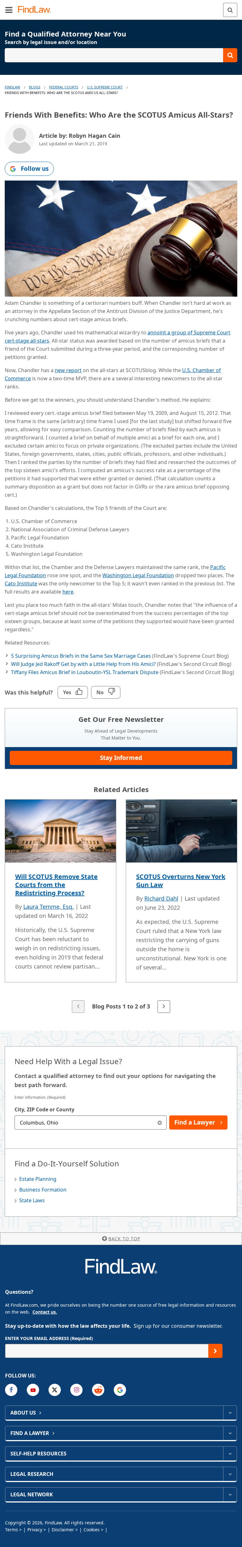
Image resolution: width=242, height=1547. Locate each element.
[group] (121, 906)
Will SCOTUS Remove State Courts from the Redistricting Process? (56, 884)
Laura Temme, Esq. (48, 906)
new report (68, 370)
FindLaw (12, 87)
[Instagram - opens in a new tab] (76, 1390)
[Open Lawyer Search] (121, 55)
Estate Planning (37, 1179)
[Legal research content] (230, 1474)
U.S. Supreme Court (105, 87)
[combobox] (90, 1122)
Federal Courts (63, 87)
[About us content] (230, 1413)
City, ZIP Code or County (44, 1109)
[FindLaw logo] (36, 10)
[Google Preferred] (120, 1390)
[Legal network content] (230, 1494)
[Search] (230, 10)
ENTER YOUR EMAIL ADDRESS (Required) (49, 1338)
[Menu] (9, 9)
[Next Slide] (164, 1006)
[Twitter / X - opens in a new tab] (55, 1390)
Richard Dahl (161, 898)
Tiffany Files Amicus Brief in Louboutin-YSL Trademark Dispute (84, 672)
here (67, 591)
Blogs (34, 87)
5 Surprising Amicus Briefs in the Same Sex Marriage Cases (81, 655)
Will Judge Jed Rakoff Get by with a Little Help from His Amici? (83, 664)
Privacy (34, 1530)
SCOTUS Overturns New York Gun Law (180, 880)
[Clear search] (160, 1122)
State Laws (32, 1200)
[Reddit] (98, 1390)
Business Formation (42, 1189)
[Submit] (215, 1351)
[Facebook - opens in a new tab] (11, 1390)
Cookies (92, 1530)
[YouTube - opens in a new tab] (33, 1390)
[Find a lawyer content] (230, 1433)
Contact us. (44, 1312)
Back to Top (124, 1239)
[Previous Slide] (78, 1006)
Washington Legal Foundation (138, 575)
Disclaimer (63, 1530)
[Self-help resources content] (230, 1453)
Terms (11, 1530)
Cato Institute (21, 583)
